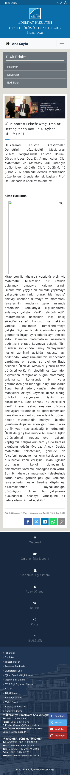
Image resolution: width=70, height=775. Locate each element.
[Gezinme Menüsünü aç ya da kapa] (62, 43)
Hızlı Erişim (11, 2)
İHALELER (35, 640)
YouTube (59, 729)
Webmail (35, 542)
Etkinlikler (13, 82)
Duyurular (13, 74)
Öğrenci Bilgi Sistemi (35, 558)
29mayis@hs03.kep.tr (14, 731)
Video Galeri (11, 702)
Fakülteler (10, 652)
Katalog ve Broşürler (15, 706)
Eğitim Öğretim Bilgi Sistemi (19, 675)
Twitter (58, 722)
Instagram (60, 735)
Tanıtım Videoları (14, 711)
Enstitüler (9, 657)
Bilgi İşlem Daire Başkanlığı (40, 769)
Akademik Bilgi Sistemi (35, 575)
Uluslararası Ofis (13, 670)
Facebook (60, 716)
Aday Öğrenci (35, 591)
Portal (35, 624)
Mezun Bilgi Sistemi (15, 679)
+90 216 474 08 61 (25, 745)
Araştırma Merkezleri (15, 666)
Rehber (35, 608)
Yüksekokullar (12, 661)
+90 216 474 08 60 (17, 718)
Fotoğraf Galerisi (13, 697)
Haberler (12, 66)
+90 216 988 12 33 (27, 742)
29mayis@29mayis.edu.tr (26, 725)
